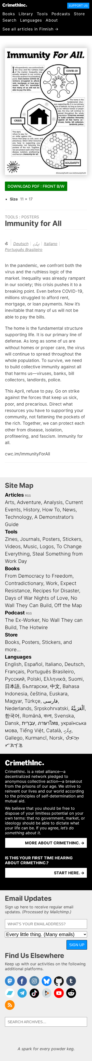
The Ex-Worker (22, 620)
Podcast (15, 613)
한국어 (12, 716)
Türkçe (32, 701)
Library (26, 13)
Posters (30, 216)
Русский (15, 679)
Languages (31, 20)
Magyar (13, 701)
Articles (14, 495)
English (13, 664)
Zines (11, 539)
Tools (42, 13)
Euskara (58, 694)
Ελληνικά (55, 679)
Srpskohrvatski (51, 708)
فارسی (50, 701)
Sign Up (76, 945)
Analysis (53, 502)
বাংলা (48, 716)
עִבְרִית (28, 723)
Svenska (64, 716)
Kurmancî (36, 738)
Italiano (50, 243)
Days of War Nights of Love (36, 598)
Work (52, 583)
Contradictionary (24, 583)
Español (33, 664)
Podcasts (61, 13)
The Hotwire (33, 627)
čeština (38, 694)
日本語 (12, 686)
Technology (18, 517)
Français (14, 672)
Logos (47, 546)
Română (31, 716)
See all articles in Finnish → (30, 29)
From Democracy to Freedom (38, 576)
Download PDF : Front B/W (36, 186)
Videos (13, 546)
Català (53, 730)
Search (9, 20)
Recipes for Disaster (56, 591)
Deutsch (20, 243)
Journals (30, 539)
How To (51, 510)
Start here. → (69, 872)
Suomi (75, 679)
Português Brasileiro (23, 249)
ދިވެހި (36, 243)
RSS (28, 495)
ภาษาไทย (48, 723)
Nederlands (18, 708)
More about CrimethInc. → (54, 842)
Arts (9, 502)
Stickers (72, 539)
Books (8, 13)
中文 (55, 686)
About (52, 20)
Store (79, 13)
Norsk (56, 738)
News (69, 510)
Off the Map (68, 605)
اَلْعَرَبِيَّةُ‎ (78, 708)
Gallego (14, 738)
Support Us (78, 5)
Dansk (12, 723)
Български (34, 686)
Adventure (29, 502)
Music (30, 546)
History (31, 510)
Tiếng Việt (31, 730)
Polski (34, 679)
